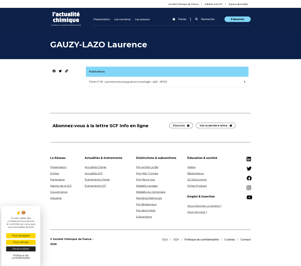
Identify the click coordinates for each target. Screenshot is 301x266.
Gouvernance (59, 192)
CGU (165, 239)
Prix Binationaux (146, 204)
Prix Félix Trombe (147, 173)
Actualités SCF (94, 173)
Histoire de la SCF (61, 185)
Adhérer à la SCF (213, 4)
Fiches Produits (197, 185)
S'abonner (237, 19)
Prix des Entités (145, 210)
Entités (54, 173)
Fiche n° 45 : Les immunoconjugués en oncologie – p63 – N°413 (128, 81)
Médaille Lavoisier (147, 185)
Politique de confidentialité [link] (21, 256)
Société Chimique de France (183, 4)
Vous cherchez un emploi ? (204, 206)
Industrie (56, 198)
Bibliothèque (195, 173)
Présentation (101, 19)
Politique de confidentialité (201, 239)
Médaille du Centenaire (151, 192)
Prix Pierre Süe (145, 179)
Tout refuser (21, 242)
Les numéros (122, 19)
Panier (182, 19)
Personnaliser (20, 248)
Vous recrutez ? (197, 212)
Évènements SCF (95, 185)
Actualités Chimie (95, 167)
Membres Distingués (149, 198)
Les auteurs (142, 19)
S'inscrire (179, 125)
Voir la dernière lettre (213, 125)
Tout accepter (21, 235)
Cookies (229, 239)
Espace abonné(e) (238, 4)
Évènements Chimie (97, 179)
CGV (176, 239)
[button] (204, 19)
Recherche (207, 19)
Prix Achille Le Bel (147, 167)
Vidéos (191, 167)
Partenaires (57, 179)
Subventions (144, 216)
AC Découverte (197, 179)
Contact (245, 239)
